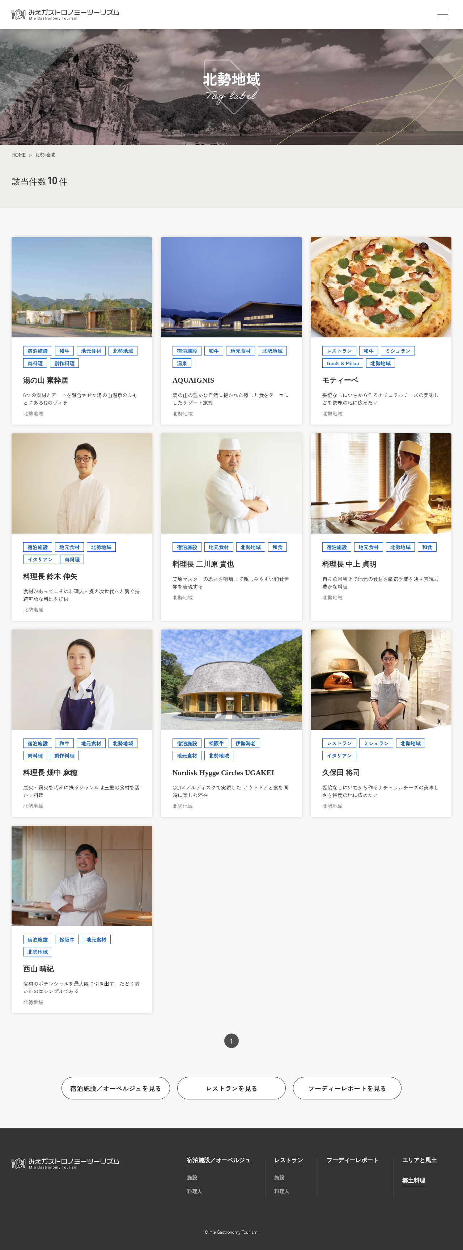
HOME (19, 154)
